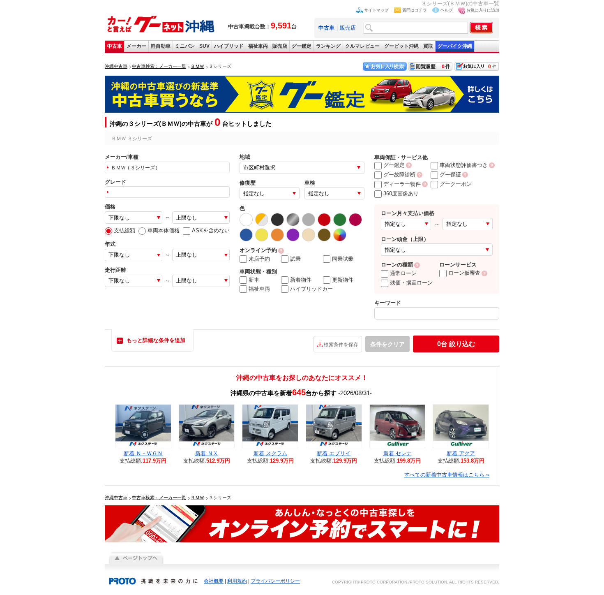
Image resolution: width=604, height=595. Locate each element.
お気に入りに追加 (482, 10)
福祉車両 (258, 46)
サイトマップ (376, 10)
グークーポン (456, 184)
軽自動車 (161, 46)
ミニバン (185, 46)
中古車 (114, 46)
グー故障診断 (399, 174)
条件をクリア (387, 344)
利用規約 (237, 581)
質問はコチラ (414, 10)
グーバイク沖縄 (455, 46)
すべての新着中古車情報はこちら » (446, 475)
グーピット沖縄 (401, 46)
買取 (428, 46)
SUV (204, 46)
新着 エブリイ (333, 453)
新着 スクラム (270, 453)
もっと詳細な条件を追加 (156, 340)
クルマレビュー (362, 46)
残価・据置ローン (411, 283)
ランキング (328, 46)
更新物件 (342, 280)
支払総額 (124, 230)
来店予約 (259, 259)
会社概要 (214, 581)
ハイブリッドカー (311, 289)
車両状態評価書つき (464, 165)
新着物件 (300, 280)
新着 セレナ (397, 453)
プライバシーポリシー (275, 581)
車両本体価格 (164, 230)
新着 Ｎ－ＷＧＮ (143, 453)
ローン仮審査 (464, 273)
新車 (254, 280)
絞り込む (456, 343)
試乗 (295, 259)
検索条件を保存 (341, 344)
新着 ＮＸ (206, 453)
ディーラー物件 (402, 184)
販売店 (348, 28)
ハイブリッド (229, 46)
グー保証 (450, 174)
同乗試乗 (342, 259)
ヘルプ (446, 10)
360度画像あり (401, 193)
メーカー (136, 46)
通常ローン (403, 273)
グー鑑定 (301, 46)
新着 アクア (461, 453)
